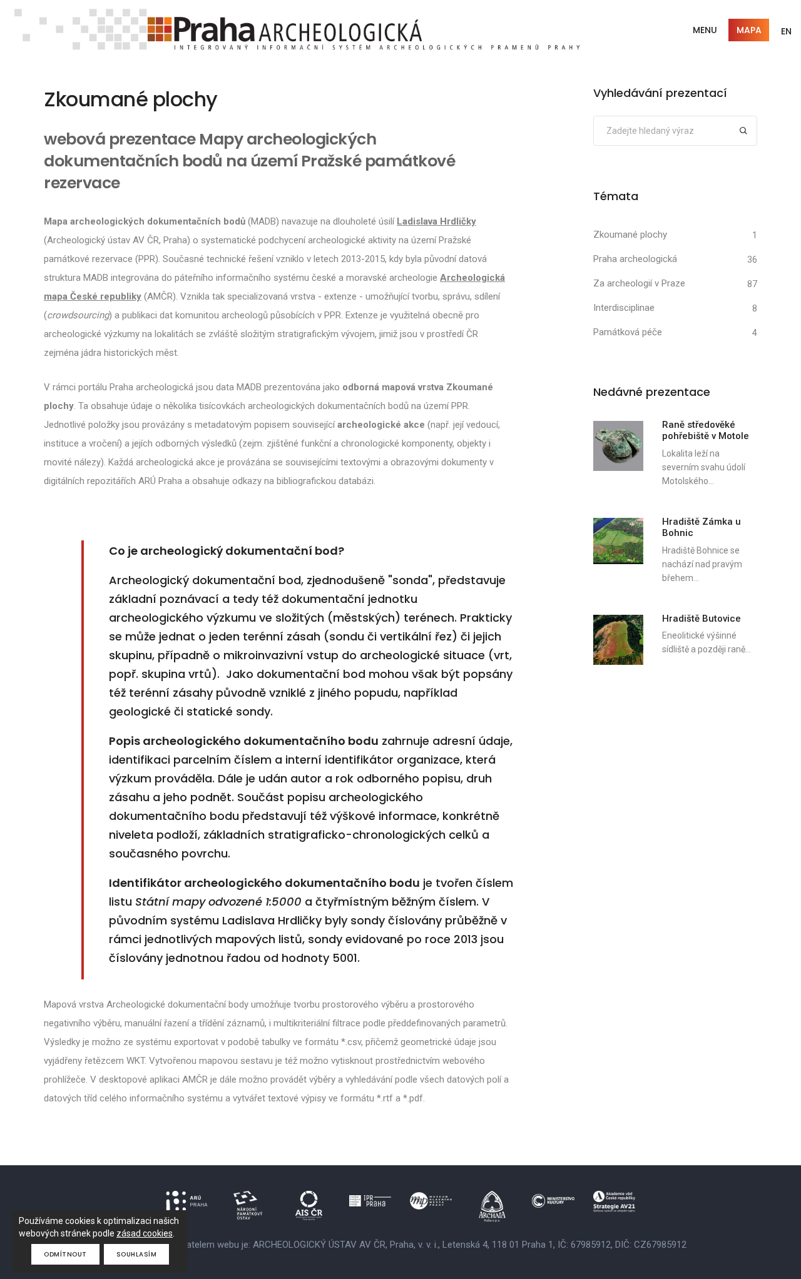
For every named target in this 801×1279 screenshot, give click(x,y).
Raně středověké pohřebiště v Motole (705, 430)
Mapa (749, 30)
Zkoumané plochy (630, 234)
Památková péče (627, 332)
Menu (705, 30)
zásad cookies (144, 1233)
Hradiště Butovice (701, 618)
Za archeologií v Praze (639, 283)
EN (786, 31)
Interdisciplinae (624, 307)
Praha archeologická (635, 259)
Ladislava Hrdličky (436, 221)
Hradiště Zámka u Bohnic (701, 527)
